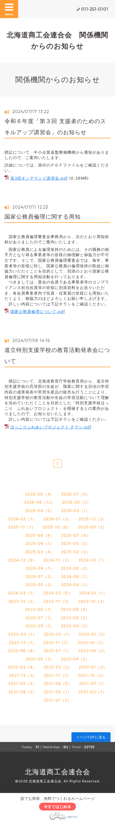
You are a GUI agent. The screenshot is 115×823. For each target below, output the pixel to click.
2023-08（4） (75, 609)
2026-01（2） (57, 518)
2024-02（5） (57, 593)
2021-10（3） (92, 675)
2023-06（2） (75, 617)
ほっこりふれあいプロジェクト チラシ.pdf (51, 427)
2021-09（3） (22, 683)
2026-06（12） (39, 502)
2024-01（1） (93, 593)
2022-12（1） (23, 642)
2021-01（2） (57, 700)
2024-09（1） (39, 568)
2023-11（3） (57, 601)
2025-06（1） (39, 543)
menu (9, 14)
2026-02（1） (22, 518)
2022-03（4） (22, 667)
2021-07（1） (93, 683)
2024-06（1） (75, 576)
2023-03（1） (22, 634)
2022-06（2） (92, 650)
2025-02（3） (75, 551)
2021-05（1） (58, 691)
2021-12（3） (23, 675)
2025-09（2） (92, 527)
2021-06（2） (22, 691)
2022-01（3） (93, 667)
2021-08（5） (58, 683)
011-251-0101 (94, 9)
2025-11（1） (22, 527)
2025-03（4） (39, 551)
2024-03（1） (22, 593)
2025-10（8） (56, 527)
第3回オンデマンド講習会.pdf (39, 178)
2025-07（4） (75, 535)
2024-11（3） (58, 560)
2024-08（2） (75, 568)
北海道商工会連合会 (57, 772)
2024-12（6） (22, 560)
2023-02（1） (58, 634)
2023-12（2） (22, 601)
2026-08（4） (39, 494)
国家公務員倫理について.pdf (37, 311)
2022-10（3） (92, 642)
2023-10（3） (92, 601)
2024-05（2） (39, 584)
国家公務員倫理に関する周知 (42, 216)
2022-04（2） (75, 659)
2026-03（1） (75, 510)
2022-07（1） (58, 650)
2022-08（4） (22, 650)
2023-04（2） (75, 625)
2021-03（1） (92, 691)
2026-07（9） (75, 494)
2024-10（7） (92, 560)
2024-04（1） (75, 584)
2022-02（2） (58, 667)
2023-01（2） (93, 634)
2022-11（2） (57, 642)
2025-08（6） (39, 535)
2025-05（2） (75, 543)
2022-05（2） (39, 659)
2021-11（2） (57, 675)
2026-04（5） (39, 510)
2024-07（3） (39, 576)
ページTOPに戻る (91, 737)
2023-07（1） (39, 617)
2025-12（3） (92, 518)
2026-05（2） (76, 502)
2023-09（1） (39, 609)
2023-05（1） (39, 625)
